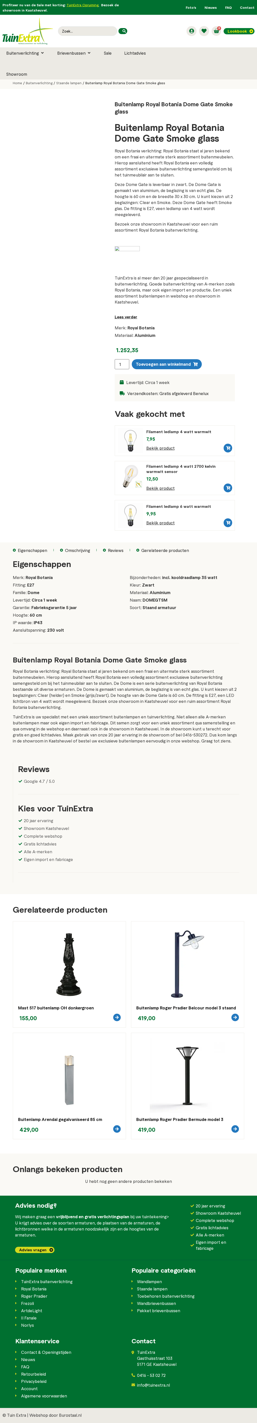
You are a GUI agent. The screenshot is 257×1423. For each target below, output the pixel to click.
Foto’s (191, 7)
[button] (25, 52)
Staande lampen (69, 83)
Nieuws (211, 7)
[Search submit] (122, 31)
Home (17, 83)
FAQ (228, 7)
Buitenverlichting (39, 83)
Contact (247, 7)
